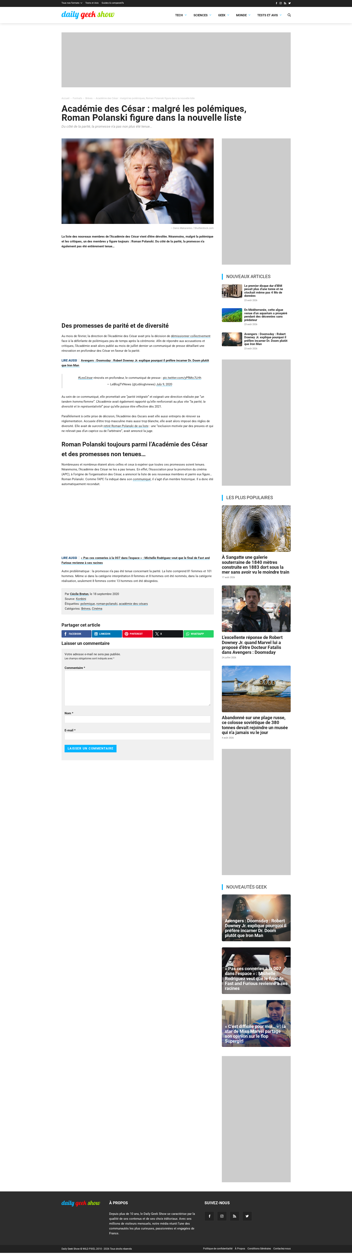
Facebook (75, 633)
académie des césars (133, 604)
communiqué (142, 479)
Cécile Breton (79, 594)
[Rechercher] (289, 15)
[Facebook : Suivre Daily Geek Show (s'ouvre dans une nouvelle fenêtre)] (276, 3)
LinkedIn (104, 633)
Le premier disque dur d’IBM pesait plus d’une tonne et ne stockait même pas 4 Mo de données (263, 291)
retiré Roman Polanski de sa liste (125, 426)
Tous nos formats (70, 3)
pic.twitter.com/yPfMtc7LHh (182, 378)
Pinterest (136, 633)
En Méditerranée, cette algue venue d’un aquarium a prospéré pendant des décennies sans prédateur (265, 315)
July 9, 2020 (164, 384)
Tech (179, 15)
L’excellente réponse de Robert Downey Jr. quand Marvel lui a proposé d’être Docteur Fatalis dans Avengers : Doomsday (252, 645)
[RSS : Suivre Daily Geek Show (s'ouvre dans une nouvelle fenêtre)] (285, 3)
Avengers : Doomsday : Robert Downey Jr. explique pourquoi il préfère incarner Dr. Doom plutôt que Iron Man (265, 339)
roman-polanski (107, 604)
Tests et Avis (92, 3)
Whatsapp (197, 633)
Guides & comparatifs (113, 3)
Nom (69, 713)
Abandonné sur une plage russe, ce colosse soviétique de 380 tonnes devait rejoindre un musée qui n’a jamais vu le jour (255, 725)
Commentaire (75, 668)
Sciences (201, 15)
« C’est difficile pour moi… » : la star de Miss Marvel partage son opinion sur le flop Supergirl (255, 1034)
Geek (222, 15)
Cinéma (97, 608)
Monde (241, 15)
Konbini (81, 599)
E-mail (70, 730)
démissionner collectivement (190, 336)
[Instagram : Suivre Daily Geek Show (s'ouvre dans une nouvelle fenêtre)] (280, 3)
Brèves (85, 608)
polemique (87, 604)
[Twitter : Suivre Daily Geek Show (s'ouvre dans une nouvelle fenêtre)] (289, 3)
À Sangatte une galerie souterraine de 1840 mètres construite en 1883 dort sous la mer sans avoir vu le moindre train (255, 565)
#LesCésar (85, 378)
